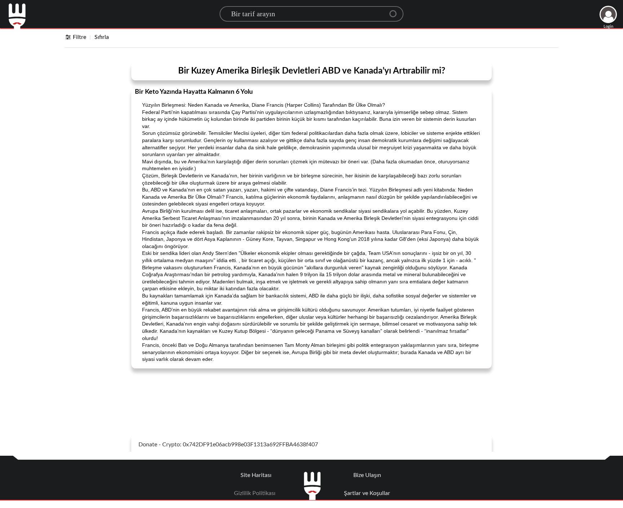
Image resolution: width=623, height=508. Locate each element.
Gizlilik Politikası (254, 493)
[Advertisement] (311, 392)
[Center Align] (395, 10)
